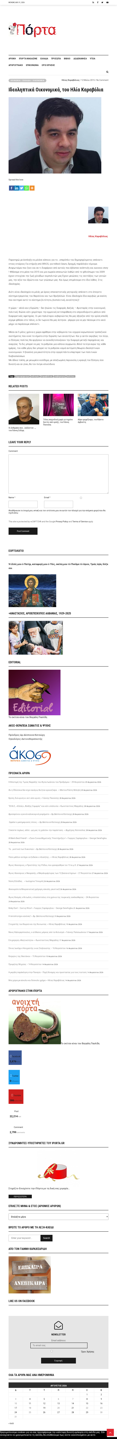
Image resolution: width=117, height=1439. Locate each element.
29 (87, 1412)
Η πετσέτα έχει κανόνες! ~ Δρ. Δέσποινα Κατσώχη (31, 916)
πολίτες (71, 376)
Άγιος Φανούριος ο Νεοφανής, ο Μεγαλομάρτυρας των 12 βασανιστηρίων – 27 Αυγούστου (50, 873)
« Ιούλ (11, 1423)
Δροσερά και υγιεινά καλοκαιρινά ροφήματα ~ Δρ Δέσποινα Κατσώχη (40, 814)
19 (44, 1408)
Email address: (58, 1340)
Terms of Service (80, 521)
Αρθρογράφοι (16, 65)
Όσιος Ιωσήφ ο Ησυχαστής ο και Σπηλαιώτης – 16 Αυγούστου (37, 948)
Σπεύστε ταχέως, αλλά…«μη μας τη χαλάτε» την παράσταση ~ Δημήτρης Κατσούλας (47, 830)
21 (73, 1408)
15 (87, 1403)
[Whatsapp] (26, 187)
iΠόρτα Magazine (28, 58)
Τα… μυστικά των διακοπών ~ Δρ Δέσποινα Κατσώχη (33, 849)
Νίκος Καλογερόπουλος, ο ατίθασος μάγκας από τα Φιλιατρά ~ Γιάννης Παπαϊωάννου (47, 932)
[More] (32, 187)
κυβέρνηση (60, 376)
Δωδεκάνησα (80, 58)
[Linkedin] (16, 187)
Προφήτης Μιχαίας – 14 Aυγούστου (25, 964)
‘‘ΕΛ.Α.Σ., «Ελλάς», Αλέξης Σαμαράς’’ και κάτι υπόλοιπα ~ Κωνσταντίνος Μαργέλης (46, 806)
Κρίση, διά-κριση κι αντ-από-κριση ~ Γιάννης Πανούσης (34, 798)
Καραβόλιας (47, 376)
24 (16, 1412)
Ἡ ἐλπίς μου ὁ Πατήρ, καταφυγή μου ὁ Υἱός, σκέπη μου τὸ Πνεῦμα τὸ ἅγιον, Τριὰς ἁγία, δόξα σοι (58, 566)
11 (30, 1403)
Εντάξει (4, 1437)
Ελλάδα (44, 58)
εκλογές (35, 376)
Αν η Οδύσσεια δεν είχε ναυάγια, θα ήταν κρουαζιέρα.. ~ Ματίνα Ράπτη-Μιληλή (45, 790)
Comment (13, 451)
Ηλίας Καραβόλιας (70, 80)
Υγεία (92, 58)
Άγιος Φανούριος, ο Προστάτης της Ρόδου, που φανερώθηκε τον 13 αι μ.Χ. (42, 865)
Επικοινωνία (32, 65)
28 (73, 1412)
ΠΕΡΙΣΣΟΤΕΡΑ (20, 1197)
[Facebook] (11, 187)
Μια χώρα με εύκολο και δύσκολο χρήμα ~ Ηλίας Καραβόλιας (37, 980)
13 (58, 1403)
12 (44, 1403)
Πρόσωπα (56, 58)
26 (44, 1412)
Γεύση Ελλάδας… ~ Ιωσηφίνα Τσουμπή (26, 881)
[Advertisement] (83, 28)
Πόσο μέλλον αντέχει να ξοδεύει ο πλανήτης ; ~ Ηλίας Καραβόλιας (39, 857)
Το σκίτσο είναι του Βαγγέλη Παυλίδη (28, 717)
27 (58, 1412)
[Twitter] (21, 187)
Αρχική (12, 58)
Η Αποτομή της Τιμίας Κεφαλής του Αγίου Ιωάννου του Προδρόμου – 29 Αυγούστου (47, 782)
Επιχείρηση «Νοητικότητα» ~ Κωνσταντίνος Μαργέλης (34, 940)
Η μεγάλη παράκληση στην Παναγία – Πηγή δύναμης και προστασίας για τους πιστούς (48, 972)
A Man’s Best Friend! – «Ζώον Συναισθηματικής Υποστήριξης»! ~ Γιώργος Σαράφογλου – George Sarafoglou (58, 838)
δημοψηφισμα (22, 376)
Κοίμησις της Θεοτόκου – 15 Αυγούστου (27, 956)
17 (16, 1408)
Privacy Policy (62, 521)
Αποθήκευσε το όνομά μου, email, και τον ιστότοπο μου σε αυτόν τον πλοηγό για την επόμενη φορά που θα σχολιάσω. (57, 511)
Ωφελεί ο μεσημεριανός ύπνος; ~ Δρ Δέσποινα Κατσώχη (34, 822)
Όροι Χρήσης (48, 65)
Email (46, 497)
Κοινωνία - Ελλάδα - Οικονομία (27, 81)
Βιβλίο (67, 58)
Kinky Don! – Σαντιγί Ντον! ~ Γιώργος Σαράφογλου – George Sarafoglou (41, 908)
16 (101, 1403)
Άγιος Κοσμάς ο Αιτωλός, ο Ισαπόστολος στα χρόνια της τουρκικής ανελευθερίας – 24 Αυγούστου (54, 897)
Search (46, 1238)
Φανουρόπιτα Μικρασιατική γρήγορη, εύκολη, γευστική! (34, 889)
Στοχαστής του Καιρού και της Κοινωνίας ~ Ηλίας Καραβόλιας (37, 924)
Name (11, 497)
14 (73, 1403)
